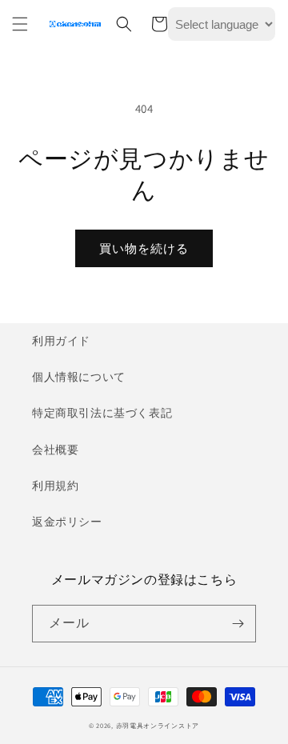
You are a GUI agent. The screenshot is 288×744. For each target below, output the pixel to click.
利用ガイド (61, 341)
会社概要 (55, 449)
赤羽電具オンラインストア (157, 725)
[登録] (237, 623)
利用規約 (55, 485)
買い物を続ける (144, 248)
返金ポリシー (67, 521)
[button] (20, 24)
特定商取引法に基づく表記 (102, 413)
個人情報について (79, 377)
